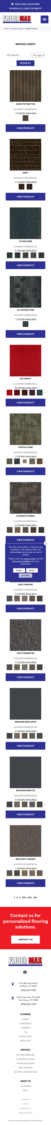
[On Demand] (39, 736)
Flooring (13, 29)
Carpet (20, 29)
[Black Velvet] (29, 186)
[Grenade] (17, 598)
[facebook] (25, 973)
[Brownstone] (25, 255)
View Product (25, 128)
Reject (32, 570)
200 (29, 897)
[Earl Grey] (33, 255)
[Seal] (39, 598)
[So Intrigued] (25, 841)
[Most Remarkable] (17, 461)
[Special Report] (24, 736)
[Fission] (32, 598)
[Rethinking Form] (33, 530)
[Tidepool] (25, 223)
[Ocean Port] (17, 255)
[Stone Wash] (39, 392)
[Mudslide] (25, 86)
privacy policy (30, 559)
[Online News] (25, 704)
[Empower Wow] (32, 873)
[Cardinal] (25, 360)
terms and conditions (21, 561)
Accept (19, 570)
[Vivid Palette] (39, 461)
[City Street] (41, 255)
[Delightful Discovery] (25, 429)
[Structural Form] (41, 530)
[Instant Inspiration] (39, 873)
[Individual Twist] (25, 530)
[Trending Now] (17, 736)
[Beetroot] (24, 392)
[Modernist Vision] (24, 461)
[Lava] (24, 598)
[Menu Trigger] (44, 19)
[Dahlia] (17, 392)
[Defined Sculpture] (17, 530)
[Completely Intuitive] (24, 873)
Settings (25, 576)
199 (24, 897)
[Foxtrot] (25, 292)
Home (6, 29)
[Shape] (9, 598)
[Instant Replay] (32, 736)
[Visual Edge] (25, 498)
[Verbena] (32, 392)
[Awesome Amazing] (32, 461)
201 (35, 897)
